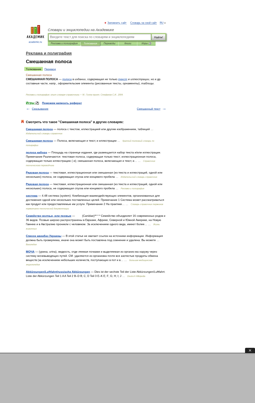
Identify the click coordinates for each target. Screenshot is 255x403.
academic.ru (35, 42)
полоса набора (36, 152)
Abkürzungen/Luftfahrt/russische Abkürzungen (58, 271)
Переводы (109, 43)
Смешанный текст (148, 108)
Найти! (158, 37)
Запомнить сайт (117, 23)
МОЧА (30, 251)
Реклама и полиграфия (64, 43)
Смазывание (40, 108)
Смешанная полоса (39, 129)
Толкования (90, 43)
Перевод (50, 69)
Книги (128, 43)
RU (161, 23)
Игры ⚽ (146, 43)
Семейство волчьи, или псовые (48, 215)
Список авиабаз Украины (43, 235)
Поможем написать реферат (62, 103)
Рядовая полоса (37, 172)
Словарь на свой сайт (143, 23)
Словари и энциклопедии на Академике (81, 30)
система (31, 195)
